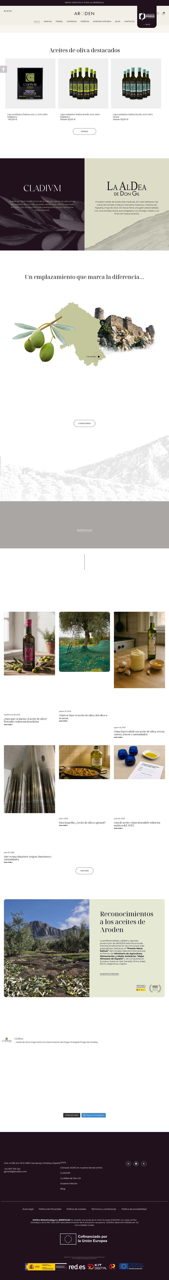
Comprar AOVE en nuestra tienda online (81, 1167)
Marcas (48, 21)
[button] (8, 11)
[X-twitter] (143, 1163)
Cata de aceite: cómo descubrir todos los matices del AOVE (137, 824)
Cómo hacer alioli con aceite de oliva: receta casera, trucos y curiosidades (139, 733)
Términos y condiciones (103, 1209)
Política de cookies (76, 1209)
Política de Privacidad (50, 1209)
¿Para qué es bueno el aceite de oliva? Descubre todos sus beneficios (25, 720)
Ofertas (85, 21)
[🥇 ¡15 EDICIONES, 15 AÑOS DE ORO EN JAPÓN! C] (140, 1063)
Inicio (37, 21)
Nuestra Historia (102, 21)
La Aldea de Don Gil (70, 1178)
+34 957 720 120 (12, 1169)
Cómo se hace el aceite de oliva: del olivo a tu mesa (83, 717)
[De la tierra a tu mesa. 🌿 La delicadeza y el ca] (28, 1095)
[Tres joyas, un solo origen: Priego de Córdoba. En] (84, 1095)
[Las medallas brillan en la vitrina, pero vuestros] (28, 1063)
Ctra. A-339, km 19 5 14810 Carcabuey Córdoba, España (32, 1163)
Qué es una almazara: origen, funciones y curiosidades (28, 858)
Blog (117, 21)
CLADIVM (65, 1173)
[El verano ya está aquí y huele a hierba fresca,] (84, 1063)
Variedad (72, 21)
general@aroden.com (15, 1171)
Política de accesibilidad (134, 1209)
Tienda (59, 21)
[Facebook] (136, 1163)
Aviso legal (28, 1209)
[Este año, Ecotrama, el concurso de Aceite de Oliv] (140, 1095)
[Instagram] (128, 1163)
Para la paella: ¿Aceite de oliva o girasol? (82, 822)
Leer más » (8, 724)
